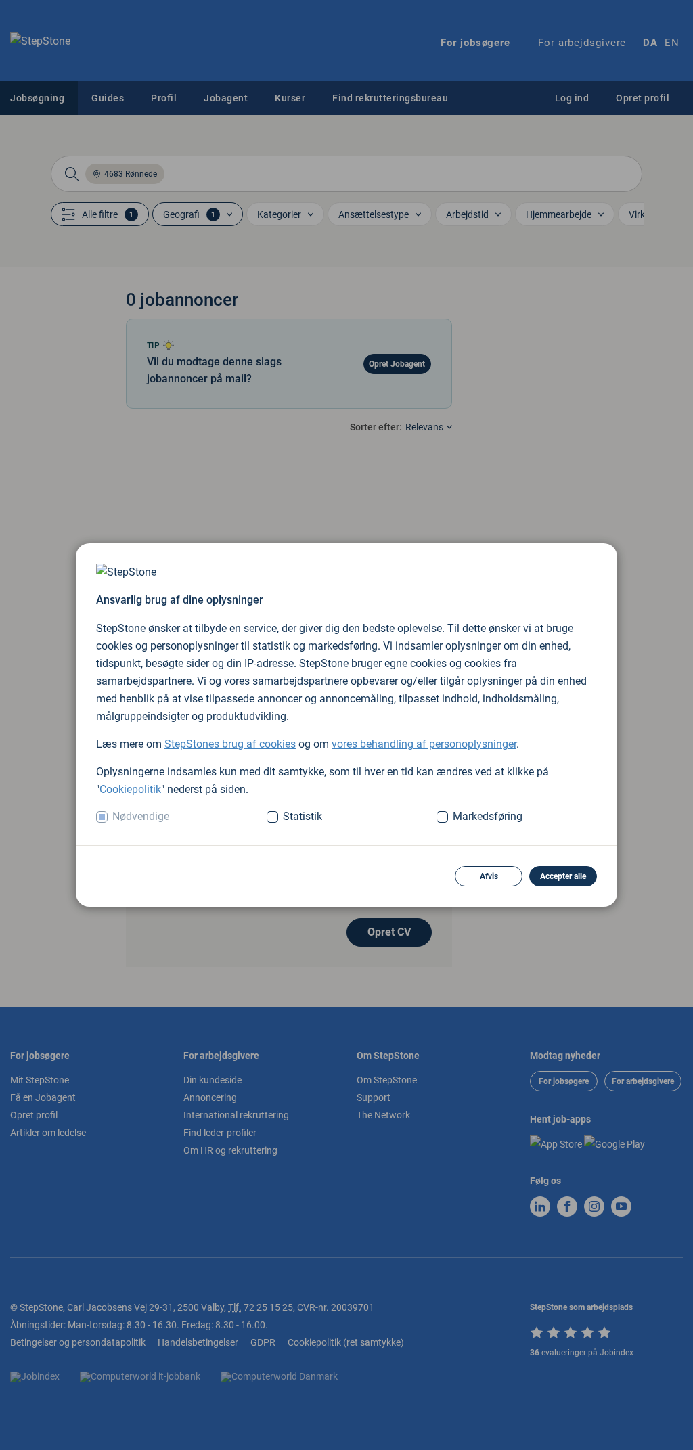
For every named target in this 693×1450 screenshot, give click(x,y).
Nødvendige (140, 816)
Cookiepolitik (130, 789)
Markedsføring (487, 816)
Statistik (302, 816)
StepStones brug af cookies (230, 744)
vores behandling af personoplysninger (424, 744)
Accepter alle (563, 876)
